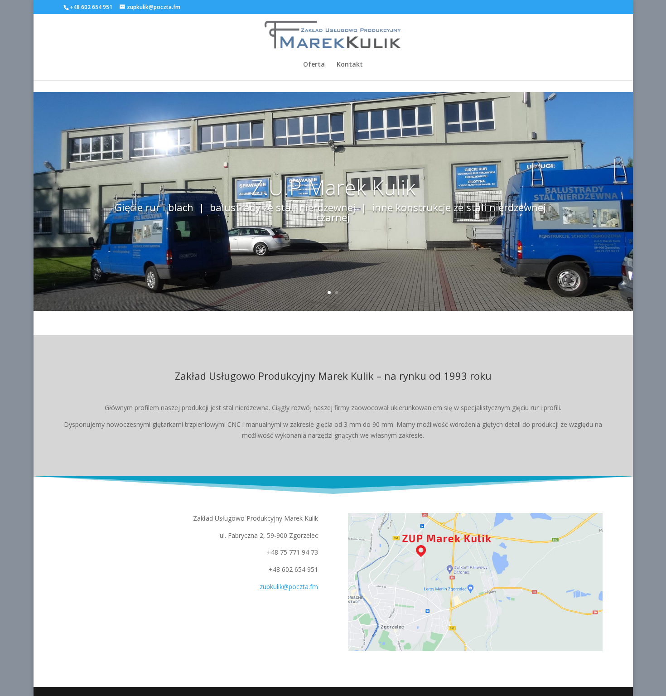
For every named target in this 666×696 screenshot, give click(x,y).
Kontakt (350, 64)
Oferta (314, 64)
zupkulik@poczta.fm (289, 586)
